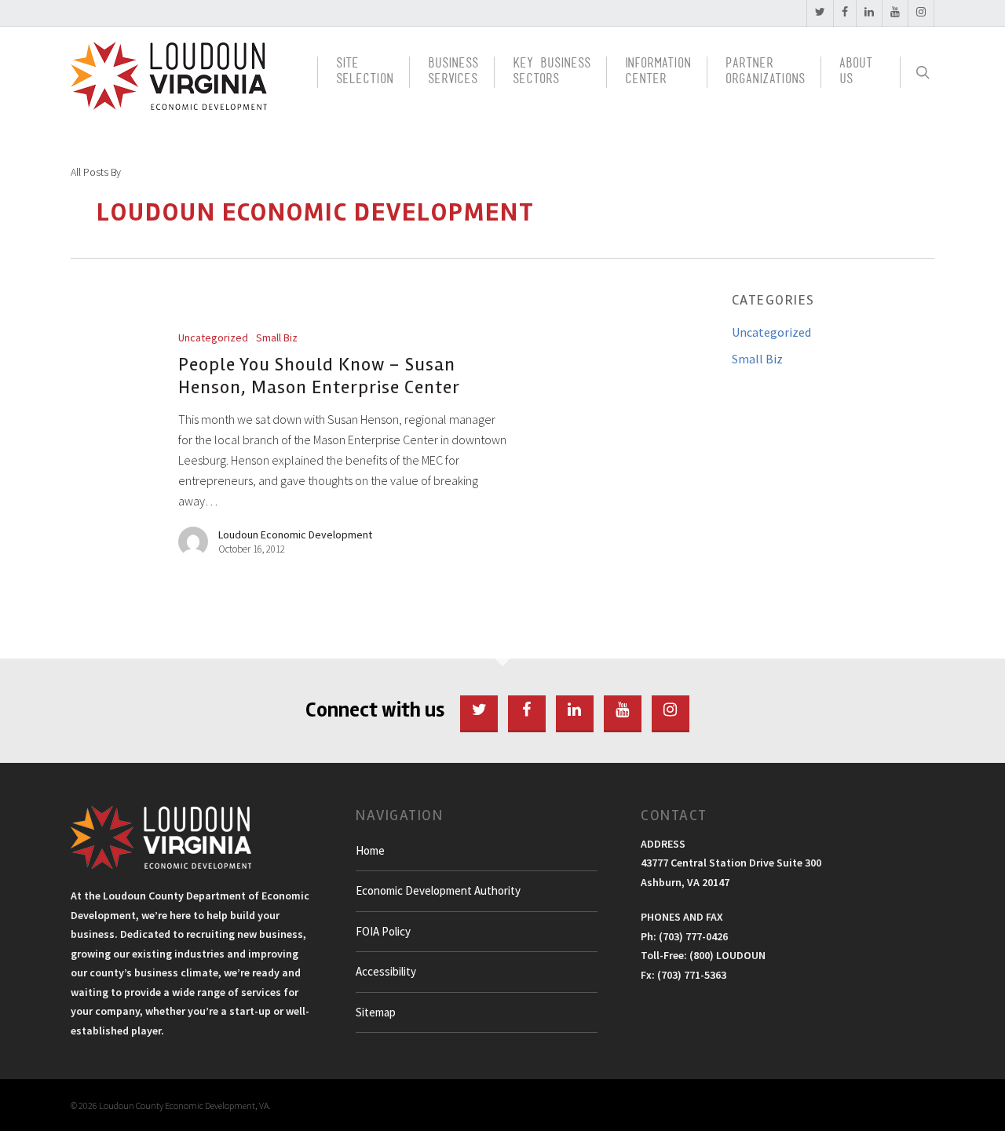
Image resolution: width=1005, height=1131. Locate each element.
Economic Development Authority (438, 890)
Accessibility (386, 971)
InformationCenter (658, 72)
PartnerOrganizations (765, 72)
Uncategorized (213, 337)
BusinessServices (453, 72)
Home (370, 850)
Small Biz (277, 337)
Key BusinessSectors (551, 72)
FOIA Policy (383, 931)
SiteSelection (364, 72)
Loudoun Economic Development (295, 534)
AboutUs (855, 72)
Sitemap (376, 1012)
